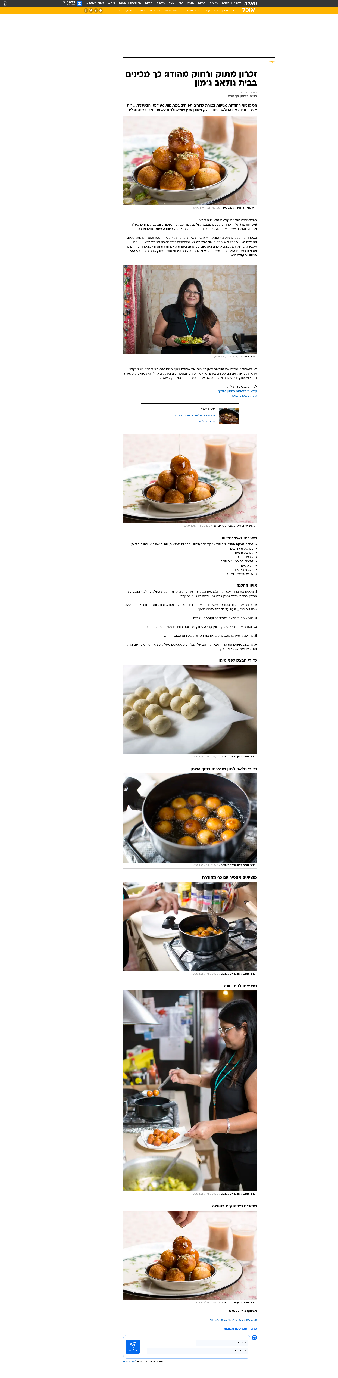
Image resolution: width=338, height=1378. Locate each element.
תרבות (201, 3)
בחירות (214, 3)
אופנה (122, 3)
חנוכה (241, 1320)
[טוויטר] (91, 10)
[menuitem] (235, 3)
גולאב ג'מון (251, 1320)
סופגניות (225, 1320)
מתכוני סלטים (154, 11)
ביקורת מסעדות (212, 11)
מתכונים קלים (137, 11)
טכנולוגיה (135, 3)
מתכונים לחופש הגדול (190, 11)
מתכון (234, 1320)
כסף (181, 3)
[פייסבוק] (86, 10)
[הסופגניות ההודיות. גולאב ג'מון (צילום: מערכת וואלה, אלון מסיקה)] (190, 163)
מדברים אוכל (170, 11)
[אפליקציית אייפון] (95, 10)
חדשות (237, 3)
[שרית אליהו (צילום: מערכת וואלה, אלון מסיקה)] (190, 312)
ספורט (225, 3)
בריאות (161, 3)
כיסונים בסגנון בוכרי (243, 395)
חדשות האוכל (231, 11)
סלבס (190, 3)
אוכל (171, 3)
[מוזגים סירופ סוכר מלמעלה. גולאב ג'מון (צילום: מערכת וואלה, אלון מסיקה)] (190, 481)
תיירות (148, 3)
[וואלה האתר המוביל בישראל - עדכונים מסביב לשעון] (250, 3)
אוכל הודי (215, 1320)
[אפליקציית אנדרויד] (100, 10)
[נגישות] (5, 3)
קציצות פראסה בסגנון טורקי (237, 391)
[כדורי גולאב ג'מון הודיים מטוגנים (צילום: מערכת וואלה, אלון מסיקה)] (190, 712)
